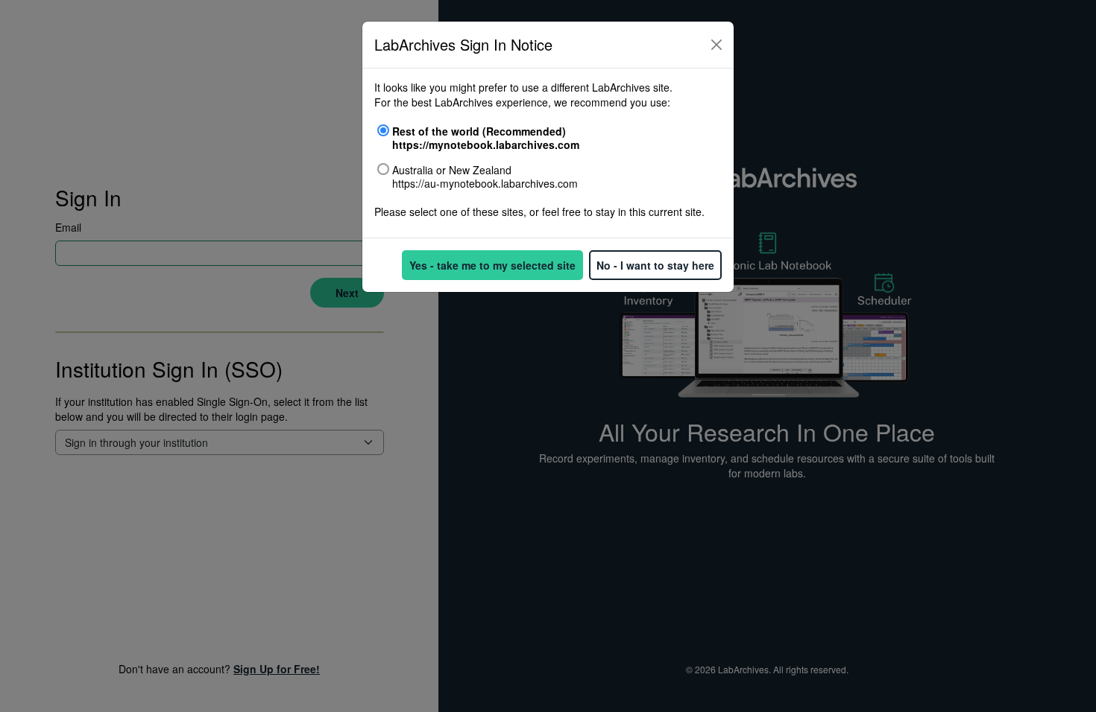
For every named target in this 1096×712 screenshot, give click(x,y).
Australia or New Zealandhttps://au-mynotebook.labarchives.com (485, 176)
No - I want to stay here (655, 265)
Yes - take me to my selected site (492, 265)
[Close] (716, 45)
